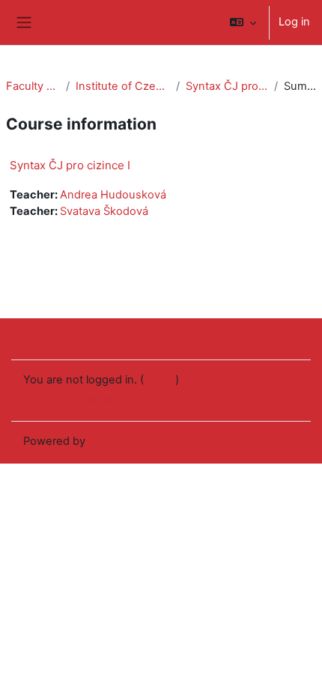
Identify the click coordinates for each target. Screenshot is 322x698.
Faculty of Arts (33, 86)
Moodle (107, 441)
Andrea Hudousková (113, 194)
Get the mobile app (72, 399)
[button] (243, 22)
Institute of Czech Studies (123, 86)
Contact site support (96, 338)
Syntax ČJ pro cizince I (227, 86)
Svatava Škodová (104, 211)
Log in (294, 21)
